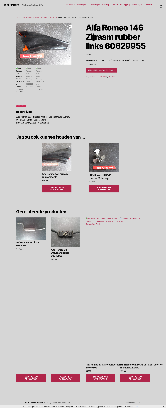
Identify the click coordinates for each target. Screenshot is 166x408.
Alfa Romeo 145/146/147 (49, 17)
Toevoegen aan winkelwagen (101, 70)
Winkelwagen (137, 5)
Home (18, 17)
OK (137, 407)
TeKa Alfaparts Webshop (99, 5)
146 (110, 77)
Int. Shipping (125, 5)
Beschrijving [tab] (21, 105)
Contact (115, 5)
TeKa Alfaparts (12, 5)
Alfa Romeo (115, 77)
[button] (70, 26)
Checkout (148, 5)
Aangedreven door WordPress (58, 403)
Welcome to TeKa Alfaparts (76, 5)
